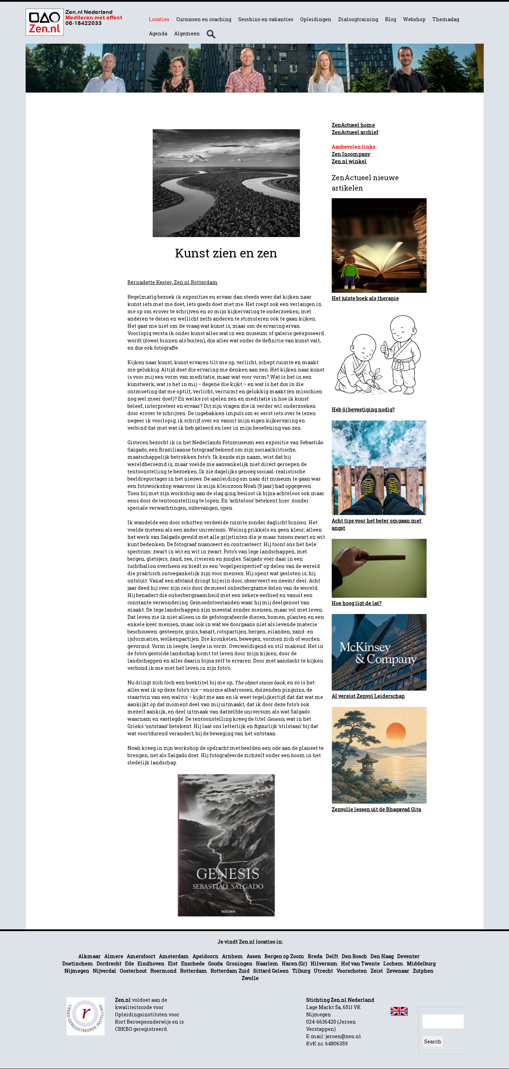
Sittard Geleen (271, 970)
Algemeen (187, 33)
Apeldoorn (205, 956)
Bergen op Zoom (284, 956)
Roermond (163, 970)
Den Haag (382, 956)
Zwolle (250, 978)
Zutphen (423, 970)
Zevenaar (397, 970)
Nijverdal (104, 970)
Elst (173, 963)
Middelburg (421, 963)
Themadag (445, 19)
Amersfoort (141, 956)
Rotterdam (193, 970)
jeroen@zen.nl (343, 1036)
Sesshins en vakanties (265, 19)
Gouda (215, 963)
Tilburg (301, 970)
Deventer (408, 956)
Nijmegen (76, 970)
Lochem (393, 963)
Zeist (376, 970)
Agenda (158, 33)
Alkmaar (89, 956)
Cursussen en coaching (203, 19)
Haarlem (267, 963)
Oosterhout (133, 970)
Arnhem (232, 956)
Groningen (239, 963)
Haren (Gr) (294, 963)
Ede (129, 963)
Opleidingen (315, 19)
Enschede (193, 963)
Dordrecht (109, 963)
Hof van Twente (360, 963)
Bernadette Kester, (150, 282)
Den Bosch (354, 956)
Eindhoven (150, 963)
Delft (332, 956)
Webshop (414, 19)
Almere (113, 956)
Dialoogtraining (358, 19)
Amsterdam (174, 956)
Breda (315, 956)
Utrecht (323, 970)
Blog (390, 19)
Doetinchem (77, 963)
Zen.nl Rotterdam (196, 282)
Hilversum (324, 963)
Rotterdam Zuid (230, 970)
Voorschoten (352, 970)
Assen (254, 956)
